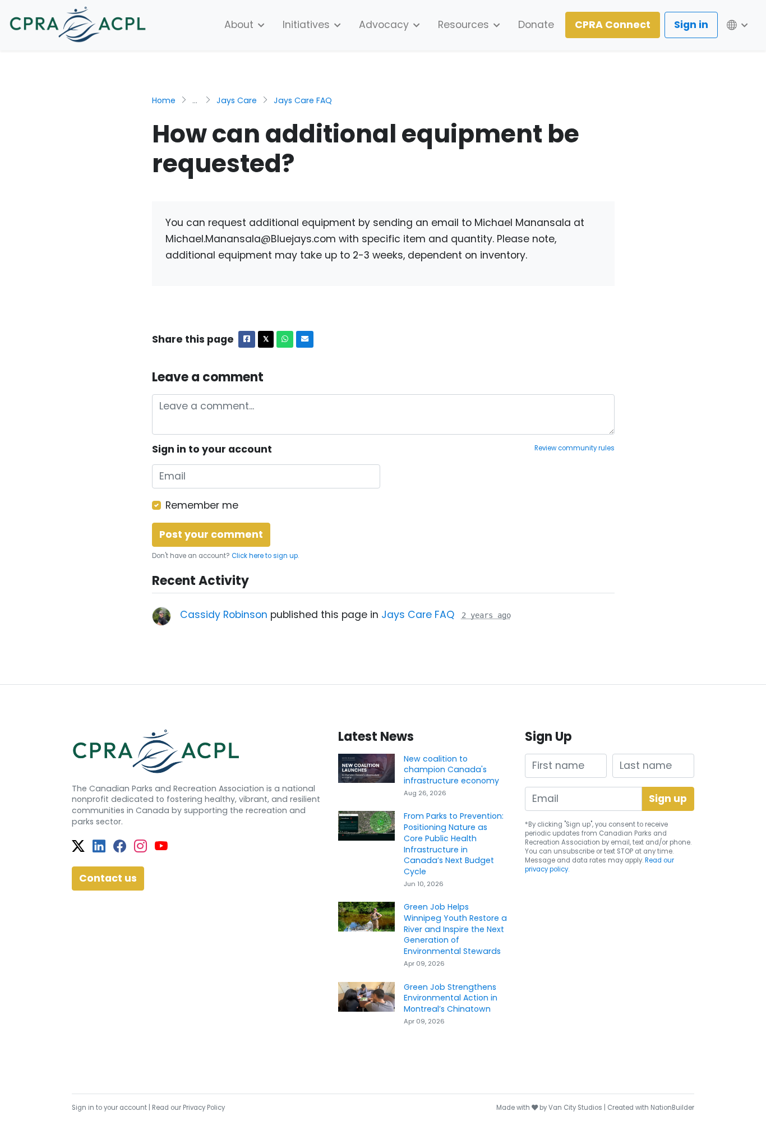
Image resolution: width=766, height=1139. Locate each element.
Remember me (201, 505)
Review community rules (574, 448)
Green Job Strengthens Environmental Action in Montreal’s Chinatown (450, 998)
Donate (536, 24)
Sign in (691, 24)
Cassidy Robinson (223, 614)
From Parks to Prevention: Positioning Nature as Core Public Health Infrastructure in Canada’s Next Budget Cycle (454, 843)
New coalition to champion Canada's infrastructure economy (451, 769)
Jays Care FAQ (303, 100)
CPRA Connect (612, 24)
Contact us (108, 878)
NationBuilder (672, 1107)
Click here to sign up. (265, 555)
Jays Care (236, 100)
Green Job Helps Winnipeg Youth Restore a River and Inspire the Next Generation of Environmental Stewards (455, 929)
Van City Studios (575, 1107)
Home (164, 100)
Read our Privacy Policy (188, 1107)
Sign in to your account (109, 1107)
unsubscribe (573, 851)
